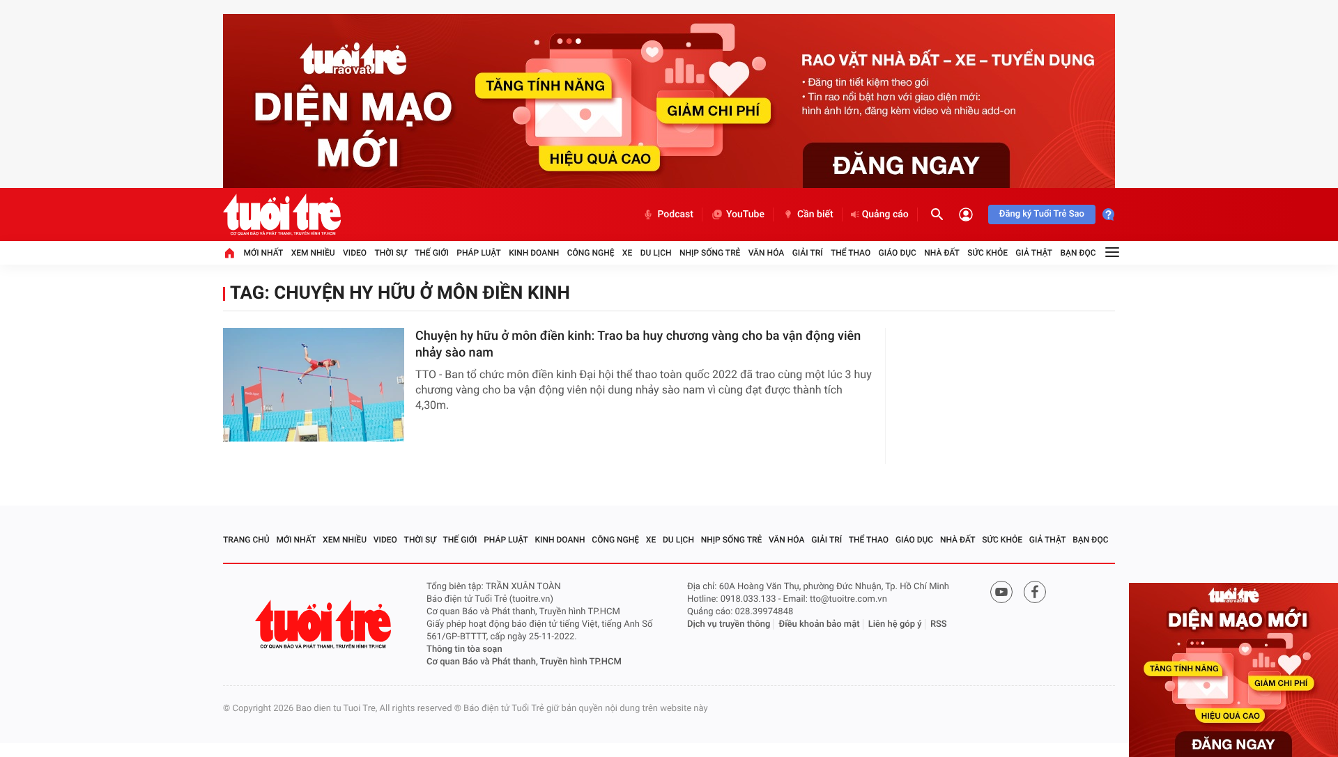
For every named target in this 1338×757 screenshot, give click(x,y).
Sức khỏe (987, 253)
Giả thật (1033, 253)
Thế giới (432, 253)
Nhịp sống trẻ (710, 253)
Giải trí (807, 253)
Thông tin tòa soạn (464, 649)
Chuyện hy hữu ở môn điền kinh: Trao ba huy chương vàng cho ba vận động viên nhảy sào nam (638, 344)
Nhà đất (942, 253)
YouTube (745, 214)
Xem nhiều (313, 253)
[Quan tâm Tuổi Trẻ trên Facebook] (1035, 592)
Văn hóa (766, 253)
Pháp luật (478, 253)
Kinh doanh (534, 253)
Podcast (675, 214)
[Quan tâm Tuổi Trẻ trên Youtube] (1001, 592)
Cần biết (815, 214)
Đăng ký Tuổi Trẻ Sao (1041, 214)
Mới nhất (263, 253)
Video (355, 253)
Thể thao (850, 253)
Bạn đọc (1078, 253)
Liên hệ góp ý (895, 624)
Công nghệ (591, 253)
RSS (938, 624)
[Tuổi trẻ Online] (324, 624)
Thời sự (390, 253)
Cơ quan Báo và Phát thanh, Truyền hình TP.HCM (524, 662)
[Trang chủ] (229, 253)
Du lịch (656, 253)
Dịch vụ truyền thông (728, 624)
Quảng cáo (885, 214)
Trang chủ (246, 540)
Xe (627, 253)
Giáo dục (897, 253)
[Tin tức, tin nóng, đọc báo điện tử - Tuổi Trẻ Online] (282, 214)
